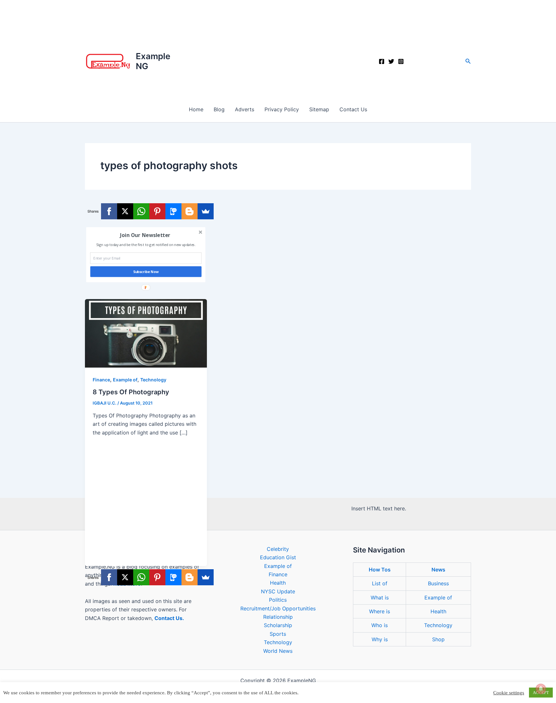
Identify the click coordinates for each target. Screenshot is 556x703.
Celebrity (278, 549)
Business (438, 583)
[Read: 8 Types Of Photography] (146, 333)
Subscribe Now (146, 271)
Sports (278, 634)
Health (278, 583)
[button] (468, 61)
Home (196, 109)
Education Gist (278, 557)
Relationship (278, 617)
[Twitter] (391, 61)
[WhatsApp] (141, 211)
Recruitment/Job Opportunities (278, 608)
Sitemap (319, 109)
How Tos (380, 569)
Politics (278, 600)
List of (379, 583)
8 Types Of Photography (131, 392)
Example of (125, 379)
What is (380, 597)
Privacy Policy (281, 109)
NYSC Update (278, 591)
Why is (380, 639)
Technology (153, 379)
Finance (101, 379)
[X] (125, 211)
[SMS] (173, 211)
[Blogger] (189, 211)
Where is (379, 611)
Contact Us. (169, 618)
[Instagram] (401, 61)
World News (277, 651)
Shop (438, 639)
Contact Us (353, 109)
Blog (219, 109)
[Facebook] (382, 61)
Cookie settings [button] (508, 692)
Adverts (244, 109)
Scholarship (278, 625)
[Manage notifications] (541, 689)
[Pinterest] (157, 211)
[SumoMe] (206, 211)
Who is (379, 625)
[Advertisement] (278, 48)
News (438, 569)
